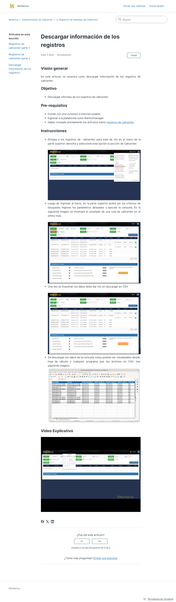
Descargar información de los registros (20, 68)
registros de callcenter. (120, 122)
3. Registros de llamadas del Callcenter (77, 19)
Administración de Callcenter (37, 19)
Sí (82, 541)
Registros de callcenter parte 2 (19, 56)
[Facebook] (42, 521)
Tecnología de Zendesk (160, 599)
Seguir (134, 55)
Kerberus (13, 19)
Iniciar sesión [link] (156, 5)
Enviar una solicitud (134, 5)
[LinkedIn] (52, 521)
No (99, 541)
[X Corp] (47, 521)
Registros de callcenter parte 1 (19, 45)
